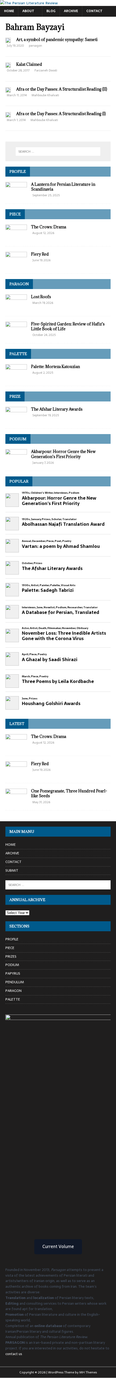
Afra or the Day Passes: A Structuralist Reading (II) (61, 89)
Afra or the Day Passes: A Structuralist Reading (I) (61, 113)
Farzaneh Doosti (46, 70)
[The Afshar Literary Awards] (16, 420)
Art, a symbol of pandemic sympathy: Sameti (57, 39)
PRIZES (10, 956)
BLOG (51, 11)
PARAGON (19, 283)
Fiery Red (40, 254)
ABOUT (28, 11)
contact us (13, 1354)
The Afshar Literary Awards (57, 409)
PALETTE (18, 353)
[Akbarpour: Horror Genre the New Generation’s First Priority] (16, 462)
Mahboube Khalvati (45, 95)
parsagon (35, 45)
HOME (9, 11)
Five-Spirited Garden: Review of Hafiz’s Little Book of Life (68, 326)
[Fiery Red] (16, 265)
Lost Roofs (41, 296)
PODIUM (17, 439)
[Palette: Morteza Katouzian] (16, 377)
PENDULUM (14, 982)
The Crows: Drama (48, 226)
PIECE (15, 214)
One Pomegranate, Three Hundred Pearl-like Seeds (69, 793)
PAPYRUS (12, 973)
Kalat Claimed (29, 64)
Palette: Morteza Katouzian (55, 366)
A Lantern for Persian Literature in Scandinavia (63, 187)
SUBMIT (11, 870)
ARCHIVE (71, 11)
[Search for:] (58, 151)
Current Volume (58, 1246)
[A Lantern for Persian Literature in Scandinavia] (16, 195)
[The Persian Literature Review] (29, 3)
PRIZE (15, 396)
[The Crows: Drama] (16, 237)
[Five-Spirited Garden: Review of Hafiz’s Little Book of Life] (16, 335)
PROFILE (17, 171)
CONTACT (94, 11)
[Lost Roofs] (16, 307)
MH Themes (88, 1372)
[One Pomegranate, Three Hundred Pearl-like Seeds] (16, 802)
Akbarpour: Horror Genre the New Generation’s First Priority (63, 454)
